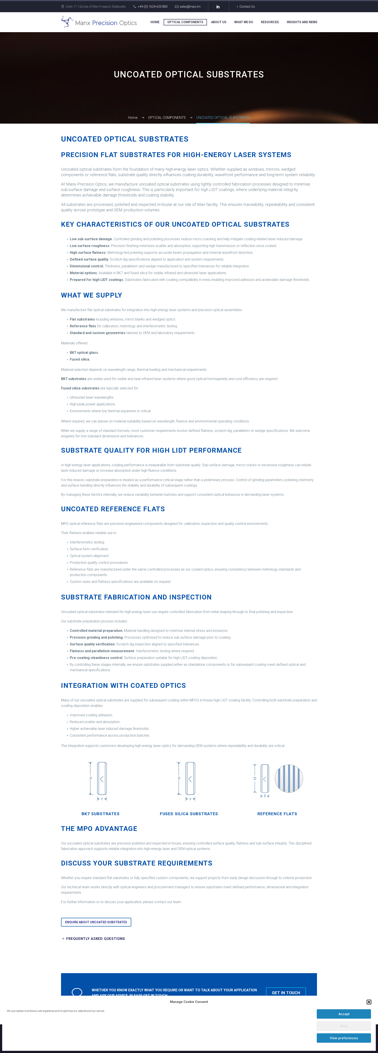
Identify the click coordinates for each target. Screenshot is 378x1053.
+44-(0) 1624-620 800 (153, 6)
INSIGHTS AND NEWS (302, 22)
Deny (344, 1026)
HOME (154, 22)
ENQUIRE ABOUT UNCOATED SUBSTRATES (96, 922)
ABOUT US (218, 22)
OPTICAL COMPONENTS (185, 22)
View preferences (344, 1038)
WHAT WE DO (243, 22)
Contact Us (247, 6)
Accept (344, 1014)
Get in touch (286, 992)
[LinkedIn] (218, 6)
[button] (369, 1002)
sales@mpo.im (190, 6)
